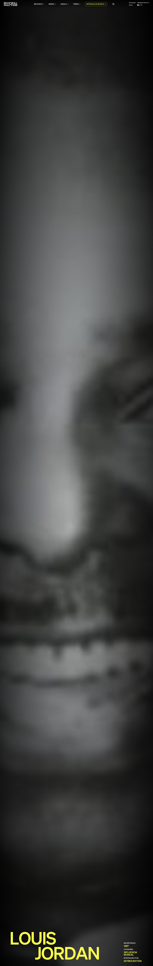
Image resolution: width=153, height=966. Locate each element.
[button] (113, 4)
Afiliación (132, 2)
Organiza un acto (143, 2)
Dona (130, 5)
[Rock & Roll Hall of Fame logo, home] (11, 4)
